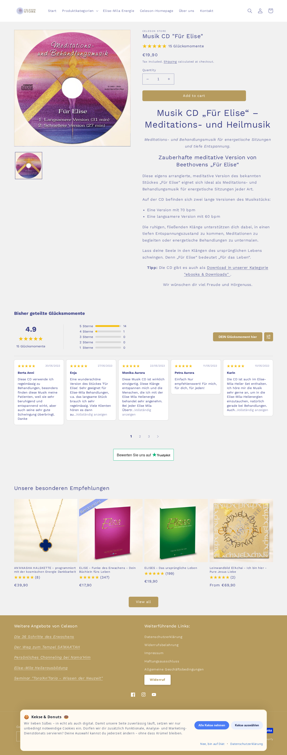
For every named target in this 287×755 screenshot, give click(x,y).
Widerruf (157, 680)
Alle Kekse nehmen (211, 725)
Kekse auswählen (247, 725)
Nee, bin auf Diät (212, 744)
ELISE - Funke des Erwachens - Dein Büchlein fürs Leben (107, 569)
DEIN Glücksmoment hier (238, 337)
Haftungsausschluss (161, 661)
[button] (79, 11)
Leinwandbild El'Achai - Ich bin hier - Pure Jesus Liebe (238, 569)
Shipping (170, 61)
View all (143, 602)
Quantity (149, 70)
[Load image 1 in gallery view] (28, 165)
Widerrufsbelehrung (161, 645)
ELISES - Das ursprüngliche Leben (170, 568)
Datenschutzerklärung (163, 637)
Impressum (154, 653)
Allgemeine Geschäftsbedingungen (174, 669)
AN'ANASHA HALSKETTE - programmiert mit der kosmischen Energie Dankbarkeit (45, 569)
